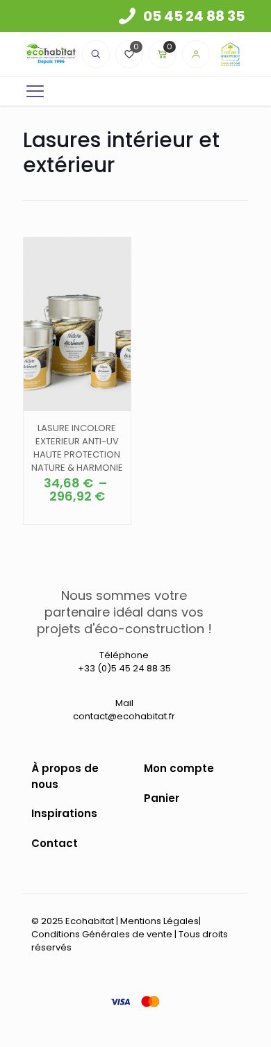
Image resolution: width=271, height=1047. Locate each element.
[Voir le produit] (115, 253)
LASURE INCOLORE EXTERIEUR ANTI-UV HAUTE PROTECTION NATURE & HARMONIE (77, 447)
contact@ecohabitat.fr (124, 716)
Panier (161, 798)
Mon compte (179, 768)
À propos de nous (65, 776)
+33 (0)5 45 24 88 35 (124, 668)
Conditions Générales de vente (101, 934)
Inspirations (64, 813)
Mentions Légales (159, 921)
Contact (54, 843)
